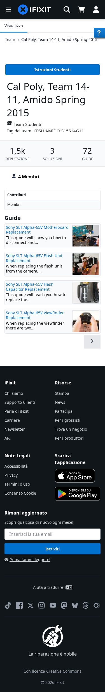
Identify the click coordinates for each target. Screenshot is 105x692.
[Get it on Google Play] (77, 493)
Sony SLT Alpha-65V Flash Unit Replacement (34, 258)
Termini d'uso (17, 484)
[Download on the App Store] (75, 476)
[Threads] (85, 605)
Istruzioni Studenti (52, 69)
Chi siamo (13, 393)
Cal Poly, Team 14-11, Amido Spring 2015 (59, 39)
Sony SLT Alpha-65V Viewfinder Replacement (35, 315)
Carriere (12, 420)
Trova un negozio (71, 429)
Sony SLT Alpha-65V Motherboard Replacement (37, 230)
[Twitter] (30, 605)
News (60, 402)
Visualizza (13, 25)
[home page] (34, 9)
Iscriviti (52, 549)
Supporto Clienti (19, 402)
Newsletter (14, 429)
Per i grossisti (67, 420)
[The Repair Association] (97, 605)
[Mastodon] (64, 605)
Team (10, 39)
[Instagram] (41, 605)
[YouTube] (53, 605)
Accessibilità (16, 466)
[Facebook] (19, 605)
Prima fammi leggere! (30, 559)
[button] (67, 9)
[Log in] (96, 9)
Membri (13, 204)
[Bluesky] (75, 605)
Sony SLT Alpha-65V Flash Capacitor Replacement (29, 287)
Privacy (11, 475)
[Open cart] (81, 9)
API (7, 438)
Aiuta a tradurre (48, 587)
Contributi (16, 194)
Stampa (62, 393)
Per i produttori (69, 438)
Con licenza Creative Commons (52, 671)
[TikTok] (8, 605)
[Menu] (8, 9)
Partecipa (64, 411)
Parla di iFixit (16, 411)
